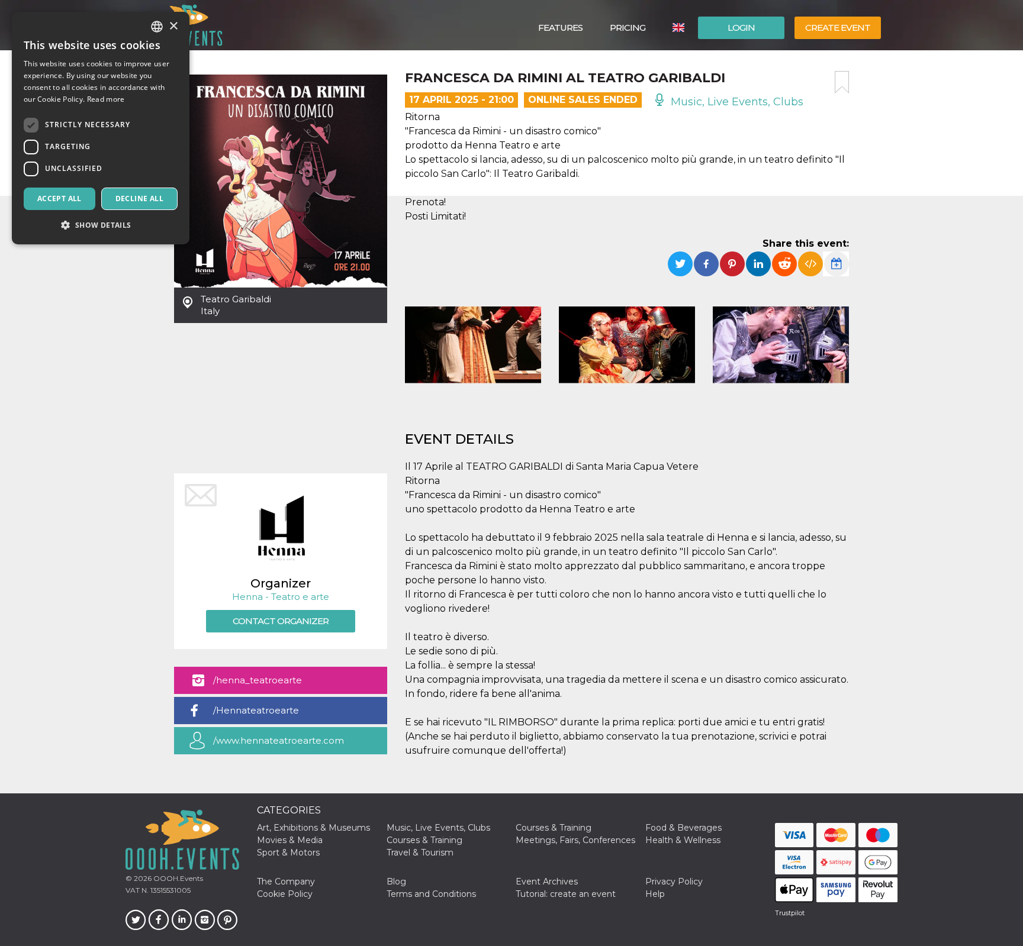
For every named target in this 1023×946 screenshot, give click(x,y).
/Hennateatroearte (256, 710)
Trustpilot (790, 913)
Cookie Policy (285, 894)
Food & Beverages (683, 827)
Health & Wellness (682, 840)
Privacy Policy (674, 881)
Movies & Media (290, 840)
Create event (837, 27)
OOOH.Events (177, 878)
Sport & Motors (288, 852)
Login (741, 27)
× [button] (173, 26)
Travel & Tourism (420, 852)
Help (655, 894)
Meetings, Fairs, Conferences (575, 840)
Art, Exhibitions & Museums (313, 827)
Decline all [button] (139, 198)
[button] (101, 225)
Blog (396, 881)
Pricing (627, 27)
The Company (286, 881)
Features (560, 27)
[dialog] (100, 128)
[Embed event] (810, 263)
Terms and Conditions (431, 894)
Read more (106, 99)
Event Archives (547, 881)
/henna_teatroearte (257, 680)
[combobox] (157, 27)
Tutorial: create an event (566, 894)
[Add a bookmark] (842, 82)
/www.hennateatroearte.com (278, 740)
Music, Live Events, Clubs (735, 101)
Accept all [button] (59, 198)
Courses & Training (553, 827)
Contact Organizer (281, 621)
